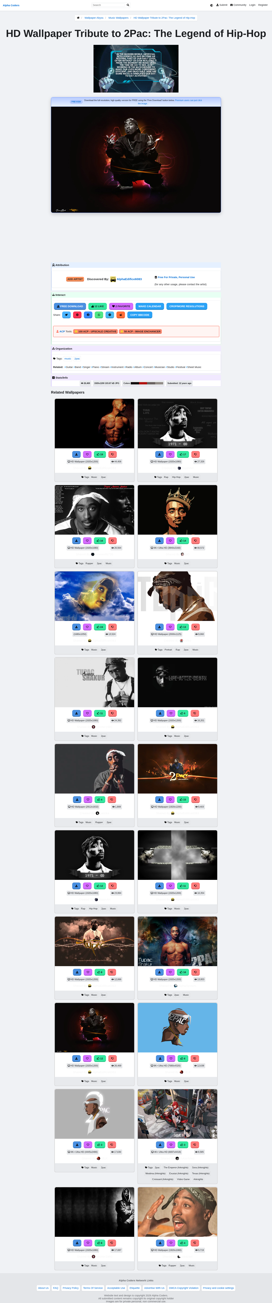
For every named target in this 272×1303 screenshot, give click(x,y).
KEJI (187, 1072)
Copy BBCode (139, 315)
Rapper (89, 563)
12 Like (99, 306)
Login (252, 5)
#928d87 (159, 383)
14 (184, 540)
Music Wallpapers (119, 17)
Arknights (198, 1179)
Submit (223, 5)
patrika (104, 813)
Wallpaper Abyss (94, 17)
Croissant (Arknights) (162, 1179)
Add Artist (75, 279)
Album (137, 367)
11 (101, 713)
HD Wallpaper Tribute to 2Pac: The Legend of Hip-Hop (164, 17)
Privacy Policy (71, 1288)
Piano (95, 367)
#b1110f (143, 383)
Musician (159, 367)
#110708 (135, 383)
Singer (86, 367)
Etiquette (135, 1288)
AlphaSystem (187, 985)
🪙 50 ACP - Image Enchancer (140, 331)
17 (184, 454)
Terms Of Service (93, 1288)
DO (187, 554)
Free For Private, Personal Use (176, 277)
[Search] (128, 5)
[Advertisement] (136, 237)
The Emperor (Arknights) (176, 1167)
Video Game (183, 1179)
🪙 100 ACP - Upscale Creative (95, 331)
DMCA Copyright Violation (183, 1288)
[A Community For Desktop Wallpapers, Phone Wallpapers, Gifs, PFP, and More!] (78, 17)
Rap (166, 477)
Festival (180, 367)
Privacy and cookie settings (218, 1288)
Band (78, 367)
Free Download (71, 306)
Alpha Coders (11, 5)
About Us (43, 1288)
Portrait (168, 650)
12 (101, 886)
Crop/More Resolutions (186, 306)
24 (101, 627)
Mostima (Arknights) (155, 1173)
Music (94, 477)
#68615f (151, 383)
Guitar (69, 367)
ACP (62, 331)
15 (184, 799)
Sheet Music (193, 367)
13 (184, 627)
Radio (128, 367)
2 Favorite (122, 306)
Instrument (117, 367)
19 (101, 454)
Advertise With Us (154, 1288)
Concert (147, 367)
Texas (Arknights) (201, 1173)
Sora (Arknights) (200, 1167)
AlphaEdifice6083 (129, 279)
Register (263, 5)
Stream (105, 367)
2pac (77, 358)
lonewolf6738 (104, 554)
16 (101, 540)
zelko (187, 640)
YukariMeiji (187, 1158)
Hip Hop (176, 477)
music (67, 358)
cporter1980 (104, 726)
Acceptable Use (116, 1288)
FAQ (55, 1288)
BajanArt (188, 468)
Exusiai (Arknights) (178, 1173)
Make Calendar (150, 306)
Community (239, 5)
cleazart (187, 1256)
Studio (170, 367)
